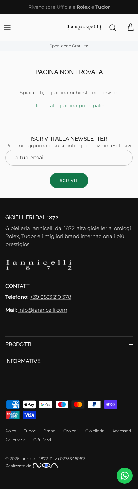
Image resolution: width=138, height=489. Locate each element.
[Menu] (7, 27)
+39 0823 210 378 (50, 297)
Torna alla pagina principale (69, 105)
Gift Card (42, 439)
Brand (49, 430)
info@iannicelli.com (42, 310)
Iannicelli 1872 (34, 458)
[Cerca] (109, 27)
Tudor (30, 430)
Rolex (10, 430)
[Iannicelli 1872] (84, 27)
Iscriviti (69, 180)
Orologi (70, 430)
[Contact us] (125, 476)
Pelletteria (15, 439)
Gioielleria (95, 430)
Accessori (121, 430)
